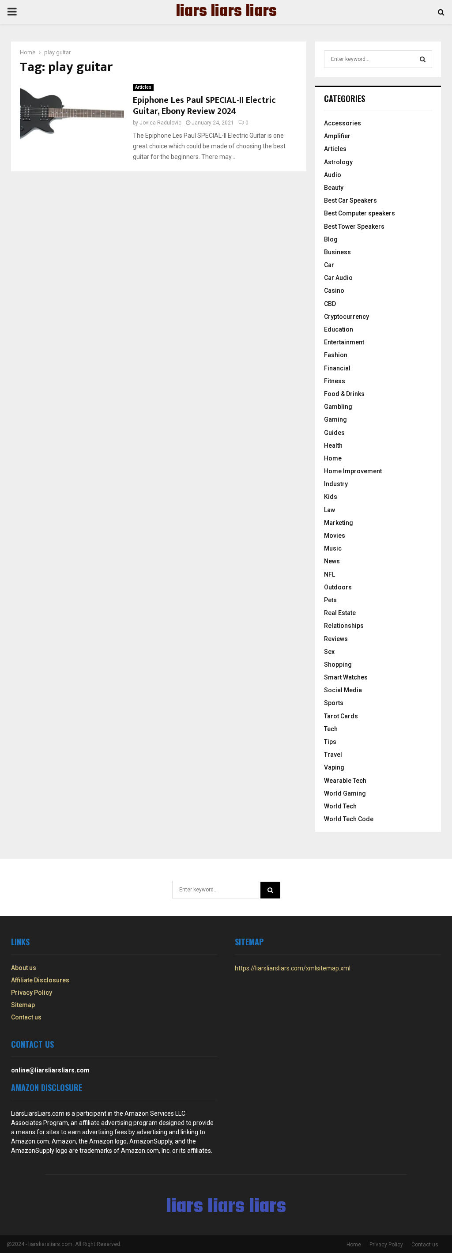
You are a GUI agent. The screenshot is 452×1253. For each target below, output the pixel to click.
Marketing (338, 522)
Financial (337, 368)
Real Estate (340, 612)
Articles (143, 87)
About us (23, 967)
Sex (329, 651)
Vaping (334, 767)
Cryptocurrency (346, 316)
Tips (330, 741)
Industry (336, 483)
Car (329, 264)
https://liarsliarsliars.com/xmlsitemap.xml (292, 968)
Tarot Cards (341, 716)
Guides (334, 432)
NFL (329, 574)
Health (333, 445)
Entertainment (344, 342)
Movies (334, 535)
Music (333, 548)
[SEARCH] (422, 59)
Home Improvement (353, 471)
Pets (330, 600)
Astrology (338, 162)
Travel (333, 754)
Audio (332, 174)
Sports (333, 702)
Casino (334, 290)
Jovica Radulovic (160, 123)
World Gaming (345, 793)
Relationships (344, 625)
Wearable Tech (345, 780)
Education (338, 329)
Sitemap (23, 1004)
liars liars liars (226, 12)
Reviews (336, 638)
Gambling (338, 406)
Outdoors (338, 587)
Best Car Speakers (350, 200)
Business (337, 252)
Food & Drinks (344, 393)
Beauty (333, 187)
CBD (330, 303)
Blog (331, 239)
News (332, 561)
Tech (331, 728)
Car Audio (338, 277)
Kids (330, 496)
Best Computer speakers (359, 213)
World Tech (340, 806)
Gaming (335, 419)
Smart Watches (346, 677)
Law (329, 509)
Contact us (26, 1017)
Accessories (342, 123)
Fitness (334, 381)
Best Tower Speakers (354, 226)
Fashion (335, 355)
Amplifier (337, 136)
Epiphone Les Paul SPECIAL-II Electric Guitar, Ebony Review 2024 (204, 106)
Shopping (338, 664)
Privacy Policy (31, 992)
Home (333, 458)
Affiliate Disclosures (40, 980)
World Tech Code (348, 819)
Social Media (343, 690)
